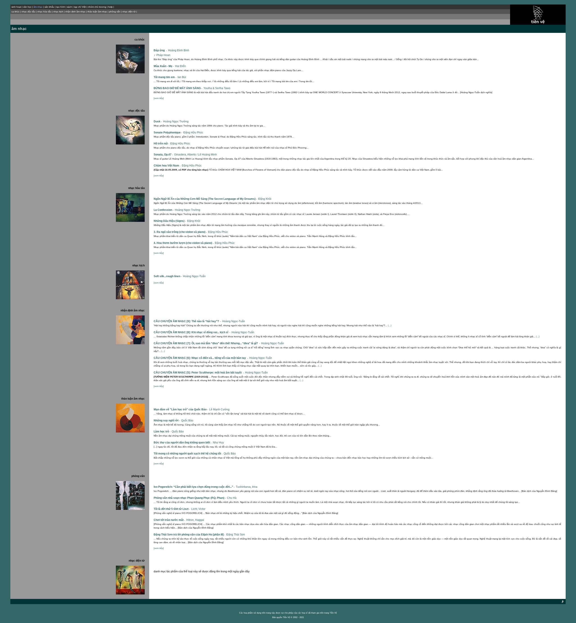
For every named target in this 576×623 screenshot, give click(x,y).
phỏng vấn (114, 11)
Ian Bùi (182, 77)
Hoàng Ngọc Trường (176, 121)
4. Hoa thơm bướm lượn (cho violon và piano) (184, 243)
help (110, 7)
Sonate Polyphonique (168, 132)
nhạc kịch (58, 11)
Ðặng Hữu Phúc (193, 132)
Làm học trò (162, 431)
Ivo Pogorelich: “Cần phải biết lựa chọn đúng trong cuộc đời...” (194, 486)
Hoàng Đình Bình (178, 50)
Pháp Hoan (163, 55)
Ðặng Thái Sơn (235, 534)
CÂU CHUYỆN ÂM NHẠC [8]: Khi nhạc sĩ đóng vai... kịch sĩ (192, 332)
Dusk (158, 121)
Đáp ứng (160, 50)
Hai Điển (180, 66)
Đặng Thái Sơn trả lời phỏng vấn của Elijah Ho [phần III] (189, 534)
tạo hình (60, 7)
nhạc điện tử (129, 11)
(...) (389, 325)
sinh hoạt (16, 7)
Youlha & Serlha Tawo (216, 88)
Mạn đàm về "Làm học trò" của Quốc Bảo (181, 409)
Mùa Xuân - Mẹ (164, 66)
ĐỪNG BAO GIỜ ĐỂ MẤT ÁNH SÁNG (178, 88)
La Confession (163, 209)
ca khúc (15, 11)
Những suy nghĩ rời (167, 420)
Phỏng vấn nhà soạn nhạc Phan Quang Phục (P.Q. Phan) (190, 497)
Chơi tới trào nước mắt (169, 520)
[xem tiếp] (159, 98)
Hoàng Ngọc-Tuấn (194, 276)
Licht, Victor (198, 509)
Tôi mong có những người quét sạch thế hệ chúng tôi (188, 453)
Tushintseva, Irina (246, 486)
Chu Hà (231, 497)
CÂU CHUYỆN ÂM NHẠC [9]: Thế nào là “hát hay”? (187, 321)
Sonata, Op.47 (163, 154)
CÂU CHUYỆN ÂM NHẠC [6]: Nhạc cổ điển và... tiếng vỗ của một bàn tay (201, 358)
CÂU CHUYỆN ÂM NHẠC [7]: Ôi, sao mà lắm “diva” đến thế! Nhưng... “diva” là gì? (207, 343)
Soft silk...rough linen (168, 276)
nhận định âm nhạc (75, 11)
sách (69, 7)
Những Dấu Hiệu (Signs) (170, 221)
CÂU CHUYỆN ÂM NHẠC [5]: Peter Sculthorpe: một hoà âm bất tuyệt (199, 372)
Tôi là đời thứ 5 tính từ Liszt (172, 509)
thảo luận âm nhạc (97, 11)
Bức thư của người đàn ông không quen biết (183, 442)
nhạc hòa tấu (44, 11)
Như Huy (218, 442)
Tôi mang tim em (165, 77)
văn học (27, 7)
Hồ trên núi (161, 143)
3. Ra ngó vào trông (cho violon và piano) (180, 232)
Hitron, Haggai (195, 520)
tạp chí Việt (80, 7)
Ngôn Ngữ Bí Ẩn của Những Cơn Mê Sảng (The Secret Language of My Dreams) (205, 198)
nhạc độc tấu (28, 11)
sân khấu (49, 7)
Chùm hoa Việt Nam (167, 165)
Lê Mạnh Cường (219, 409)
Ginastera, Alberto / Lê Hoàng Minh (195, 154)
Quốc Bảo (187, 420)
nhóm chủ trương (97, 7)
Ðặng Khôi (264, 198)
